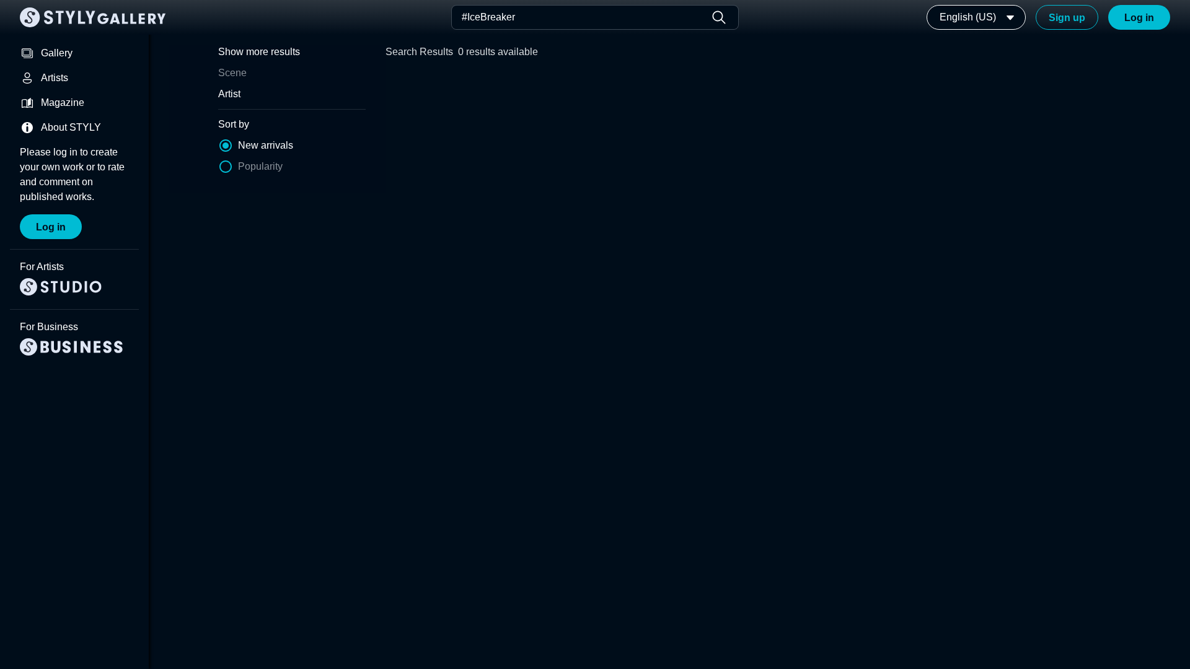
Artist (229, 94)
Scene (232, 73)
